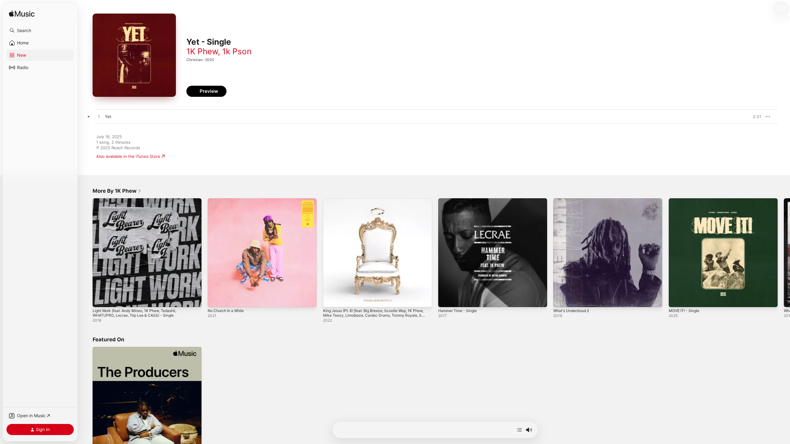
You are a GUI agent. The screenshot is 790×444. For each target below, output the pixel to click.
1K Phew (202, 51)
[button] (40, 30)
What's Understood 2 (573, 200)
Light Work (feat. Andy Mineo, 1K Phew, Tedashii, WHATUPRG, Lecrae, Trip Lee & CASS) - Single (140, 203)
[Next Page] (784, 253)
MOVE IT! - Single (686, 200)
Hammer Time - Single (459, 200)
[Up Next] (519, 430)
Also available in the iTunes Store (128, 156)
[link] (117, 190)
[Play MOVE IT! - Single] (676, 299)
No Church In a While (228, 200)
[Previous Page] (86, 253)
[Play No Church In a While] (215, 299)
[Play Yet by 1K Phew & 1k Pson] (99, 117)
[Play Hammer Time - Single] (446, 299)
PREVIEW (754, 116)
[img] (22, 14)
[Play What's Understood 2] (561, 299)
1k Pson (237, 51)
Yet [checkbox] (108, 116)
